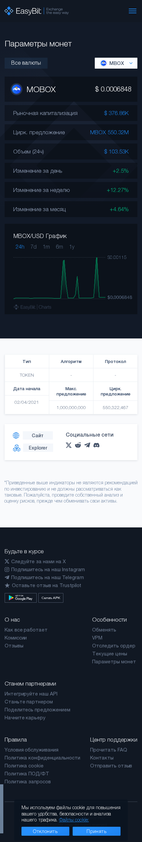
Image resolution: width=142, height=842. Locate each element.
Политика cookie (24, 765)
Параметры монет (114, 661)
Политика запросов (28, 781)
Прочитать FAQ (108, 749)
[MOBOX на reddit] (79, 445)
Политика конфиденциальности (42, 757)
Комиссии (16, 637)
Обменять (104, 629)
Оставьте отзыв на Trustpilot (47, 585)
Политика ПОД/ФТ (27, 773)
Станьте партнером (29, 701)
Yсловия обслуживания (31, 749)
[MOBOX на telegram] (88, 445)
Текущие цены (109, 653)
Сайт (38, 435)
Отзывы (14, 645)
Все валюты (26, 63)
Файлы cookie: (74, 819)
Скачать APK (51, 598)
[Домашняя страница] (36, 11)
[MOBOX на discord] (98, 445)
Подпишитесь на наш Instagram (48, 569)
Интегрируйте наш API (31, 693)
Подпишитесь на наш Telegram (47, 577)
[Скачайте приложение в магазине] (21, 598)
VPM (97, 637)
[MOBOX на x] (70, 445)
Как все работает (26, 629)
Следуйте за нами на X (38, 561)
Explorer (38, 448)
